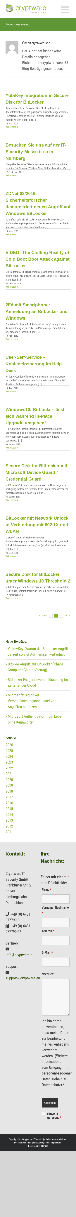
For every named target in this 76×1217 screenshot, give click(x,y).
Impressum (56, 1142)
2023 (9, 762)
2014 (9, 814)
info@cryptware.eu (20, 955)
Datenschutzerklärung (38, 1146)
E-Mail (47, 952)
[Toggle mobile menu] (65, 9)
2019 (9, 785)
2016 (9, 803)
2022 (9, 768)
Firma (46, 889)
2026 (9, 745)
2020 (9, 780)
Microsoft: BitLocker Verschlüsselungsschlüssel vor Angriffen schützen (32, 701)
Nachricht (48, 974)
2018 (9, 791)
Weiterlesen (11, 127)
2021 (9, 774)
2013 (9, 820)
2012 (9, 826)
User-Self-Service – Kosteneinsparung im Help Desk (34, 364)
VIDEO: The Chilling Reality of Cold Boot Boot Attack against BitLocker (38, 259)
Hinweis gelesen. (54, 1115)
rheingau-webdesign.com (38, 1142)
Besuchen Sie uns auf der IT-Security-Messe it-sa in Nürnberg (36, 151)
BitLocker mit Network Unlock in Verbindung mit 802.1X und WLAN (37, 525)
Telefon (48, 931)
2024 (9, 756)
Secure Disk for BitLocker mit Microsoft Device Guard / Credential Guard (36, 472)
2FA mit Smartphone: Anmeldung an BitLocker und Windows (37, 311)
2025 (9, 750)
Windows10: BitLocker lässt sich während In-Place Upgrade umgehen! (35, 416)
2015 (9, 808)
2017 (9, 797)
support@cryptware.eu (23, 978)
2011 (9, 832)
